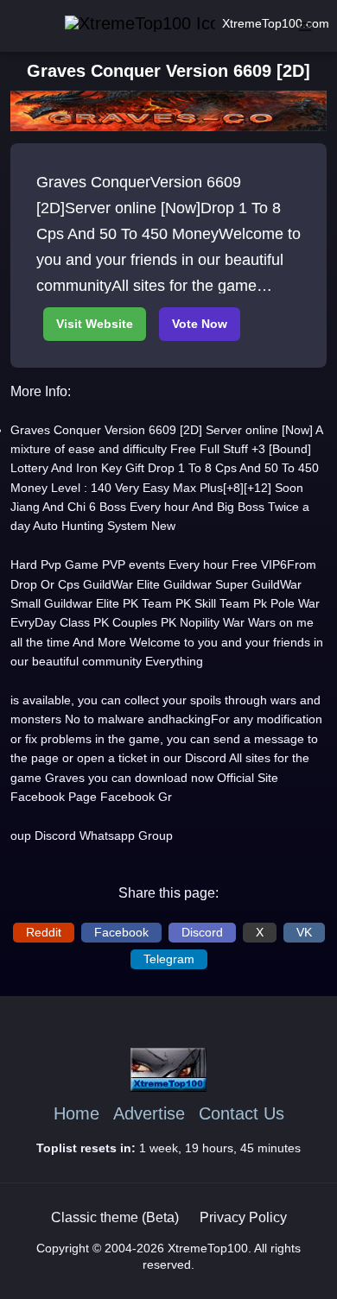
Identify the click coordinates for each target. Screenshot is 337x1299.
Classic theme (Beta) (115, 1217)
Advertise (149, 1114)
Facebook (121, 932)
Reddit (43, 932)
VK (304, 932)
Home (76, 1114)
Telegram (168, 959)
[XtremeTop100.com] (116, 23)
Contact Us (241, 1114)
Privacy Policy (243, 1217)
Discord (202, 932)
